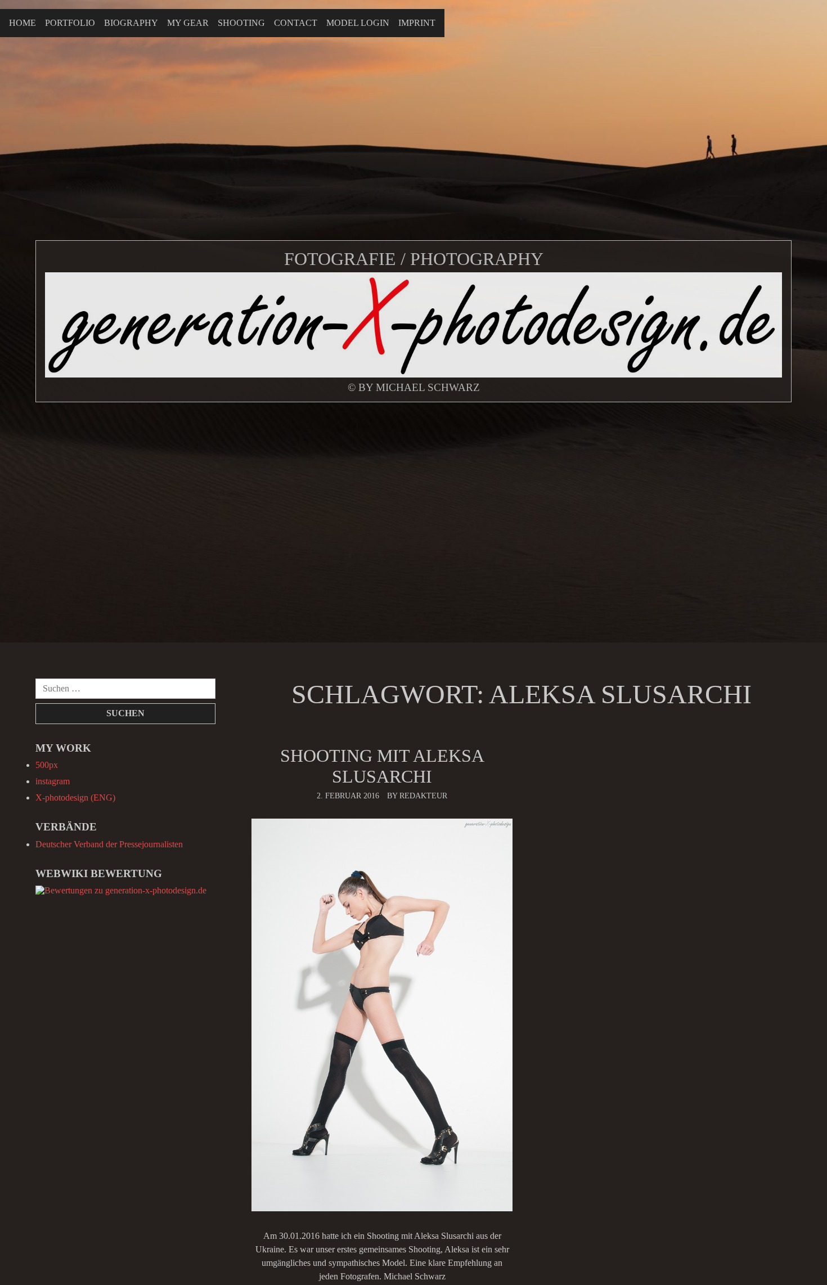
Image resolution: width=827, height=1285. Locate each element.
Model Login (357, 23)
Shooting (241, 23)
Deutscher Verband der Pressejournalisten (109, 844)
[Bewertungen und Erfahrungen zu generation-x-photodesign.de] (120, 890)
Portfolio (70, 23)
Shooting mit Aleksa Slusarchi (382, 766)
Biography (131, 23)
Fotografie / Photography (413, 259)
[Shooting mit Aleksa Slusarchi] (382, 1015)
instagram (52, 781)
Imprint (416, 23)
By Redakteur (417, 795)
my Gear (188, 23)
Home (22, 23)
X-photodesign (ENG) (75, 797)
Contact (295, 23)
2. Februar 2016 (348, 795)
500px (46, 765)
